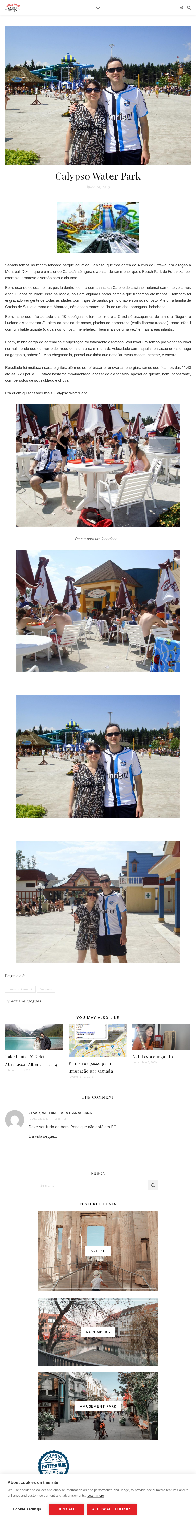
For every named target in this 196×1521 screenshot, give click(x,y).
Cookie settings (27, 1509)
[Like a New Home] (12, 7)
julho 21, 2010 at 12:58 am (47, 1118)
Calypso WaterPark (70, 393)
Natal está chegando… (154, 1056)
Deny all (67, 1509)
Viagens (46, 989)
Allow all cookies (111, 1509)
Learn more (95, 1495)
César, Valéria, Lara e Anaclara (60, 1112)
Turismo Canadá (20, 989)
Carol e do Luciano (128, 287)
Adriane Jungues (26, 1000)
